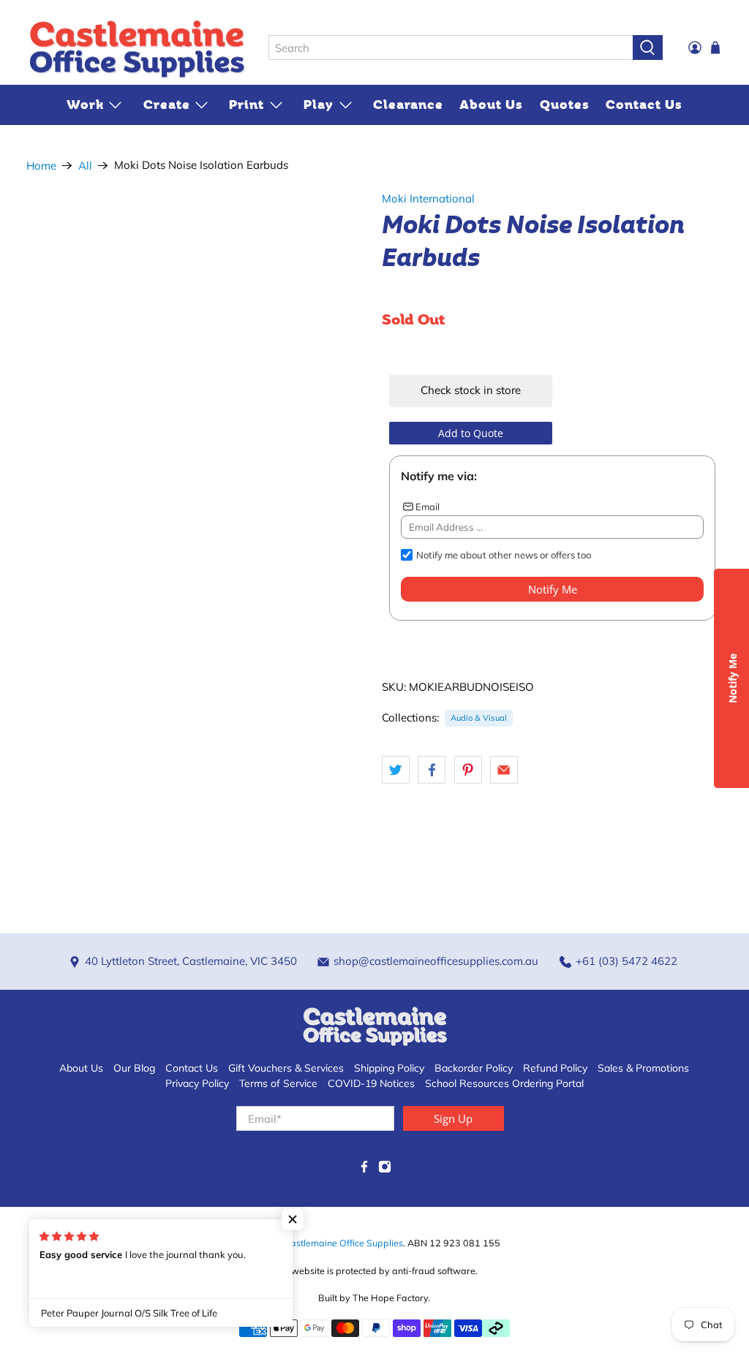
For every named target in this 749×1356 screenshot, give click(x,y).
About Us (491, 104)
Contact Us (644, 104)
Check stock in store (471, 390)
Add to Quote (470, 433)
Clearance (408, 104)
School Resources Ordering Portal (504, 1083)
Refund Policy (555, 1068)
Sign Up (453, 1118)
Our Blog (134, 1068)
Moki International (428, 198)
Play (319, 104)
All (85, 165)
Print (246, 104)
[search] (450, 47)
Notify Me (552, 589)
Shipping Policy (389, 1068)
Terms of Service (278, 1083)
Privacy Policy (197, 1083)
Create (166, 104)
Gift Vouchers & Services (286, 1068)
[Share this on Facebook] (431, 770)
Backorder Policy (473, 1068)
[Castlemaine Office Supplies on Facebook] (364, 1169)
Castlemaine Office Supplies (343, 1243)
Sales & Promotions (643, 1068)
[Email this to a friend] (504, 770)
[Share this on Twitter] (396, 770)
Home (41, 165)
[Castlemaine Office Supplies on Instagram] (384, 1169)
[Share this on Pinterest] (468, 770)
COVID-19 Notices (371, 1083)
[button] (293, 1219)
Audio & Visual (479, 718)
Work (85, 104)
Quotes (565, 104)
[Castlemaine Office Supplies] (136, 48)
